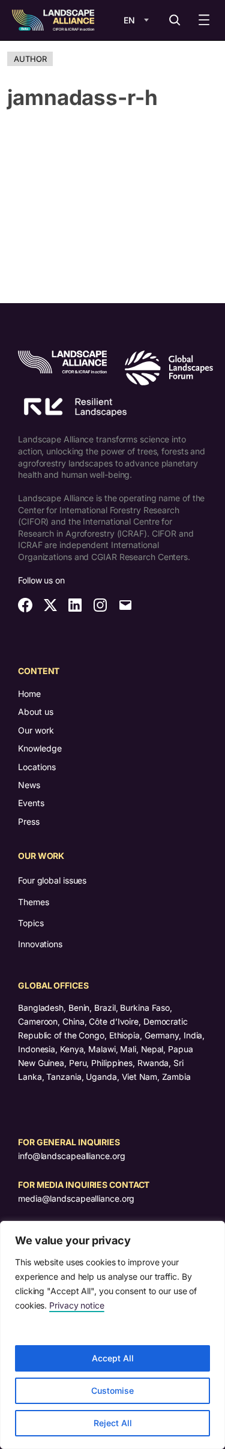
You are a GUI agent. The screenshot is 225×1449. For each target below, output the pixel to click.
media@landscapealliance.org (76, 1198)
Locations (37, 767)
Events (31, 803)
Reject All (113, 1423)
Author (30, 59)
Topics (30, 923)
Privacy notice (76, 1305)
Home (29, 693)
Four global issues (52, 880)
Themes (33, 902)
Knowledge (40, 748)
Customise (112, 1390)
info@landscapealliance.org (71, 1156)
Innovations (40, 944)
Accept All (113, 1358)
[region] (112, 1335)
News (29, 785)
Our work (36, 730)
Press (29, 821)
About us (35, 711)
